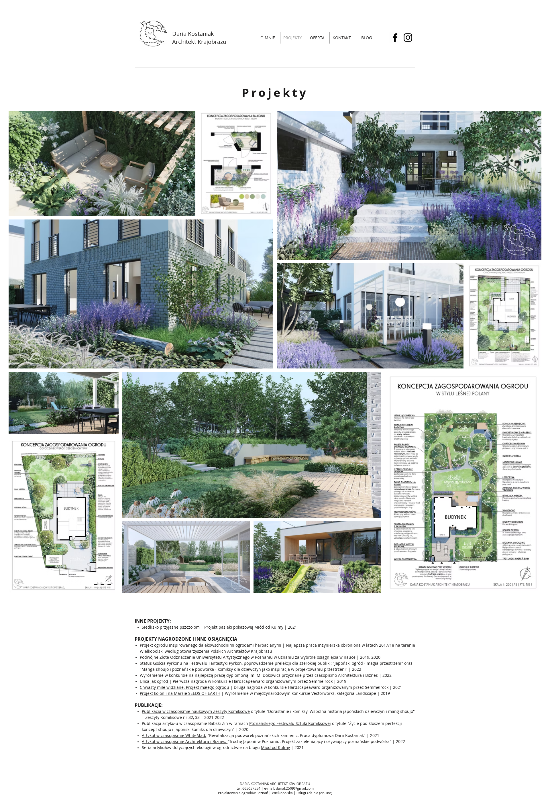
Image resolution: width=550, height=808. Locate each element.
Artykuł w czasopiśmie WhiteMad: (174, 735)
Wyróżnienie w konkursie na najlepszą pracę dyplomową (194, 675)
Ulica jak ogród (154, 681)
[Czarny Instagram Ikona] (408, 37)
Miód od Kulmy (268, 627)
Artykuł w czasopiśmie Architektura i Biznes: (184, 741)
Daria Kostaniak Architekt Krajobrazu (199, 38)
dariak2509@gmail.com (295, 788)
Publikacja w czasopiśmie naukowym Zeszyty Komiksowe (196, 711)
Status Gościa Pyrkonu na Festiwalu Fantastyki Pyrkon (191, 663)
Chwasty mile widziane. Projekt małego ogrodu (184, 687)
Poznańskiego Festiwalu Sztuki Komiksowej (290, 723)
